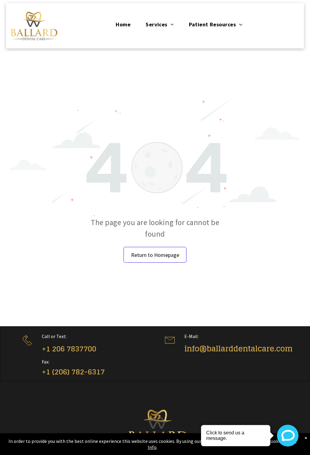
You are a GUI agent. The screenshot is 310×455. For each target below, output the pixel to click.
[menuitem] (123, 24)
